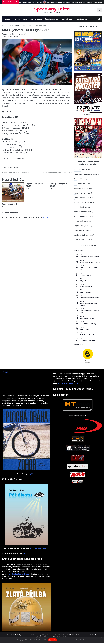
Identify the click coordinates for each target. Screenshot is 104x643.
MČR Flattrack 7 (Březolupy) (88, 324)
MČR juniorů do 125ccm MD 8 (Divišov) (88, 304)
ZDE (25, 553)
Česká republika (51, 19)
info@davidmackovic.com (37, 474)
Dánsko (4, 163)
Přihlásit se (6, 372)
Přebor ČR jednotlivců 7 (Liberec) (89, 297)
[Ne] (101, 638)
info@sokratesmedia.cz (18, 574)
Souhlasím (52, 640)
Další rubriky (82, 19)
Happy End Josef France (67, 383)
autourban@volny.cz (39, 548)
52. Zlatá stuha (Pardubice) (87, 335)
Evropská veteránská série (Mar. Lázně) (89, 312)
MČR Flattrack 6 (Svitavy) (87, 318)
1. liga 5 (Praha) (84, 281)
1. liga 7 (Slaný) (84, 329)
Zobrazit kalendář (78, 344)
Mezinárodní (67, 19)
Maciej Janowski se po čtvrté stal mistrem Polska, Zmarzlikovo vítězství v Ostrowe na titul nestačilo (71, 2)
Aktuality (8, 19)
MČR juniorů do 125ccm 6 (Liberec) (90, 262)
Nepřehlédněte (21, 19)
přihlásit (46, 217)
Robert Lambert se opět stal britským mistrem (19, 2)
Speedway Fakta (52, 9)
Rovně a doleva (36, 19)
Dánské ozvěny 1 (9, 204)
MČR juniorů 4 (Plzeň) (86, 286)
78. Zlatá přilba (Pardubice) (87, 340)
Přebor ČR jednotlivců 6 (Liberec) (89, 257)
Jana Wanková (20, 34)
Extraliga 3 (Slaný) (85, 275)
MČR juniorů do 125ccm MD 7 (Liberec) (88, 269)
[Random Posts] (98, 19)
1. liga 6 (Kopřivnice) (86, 292)
